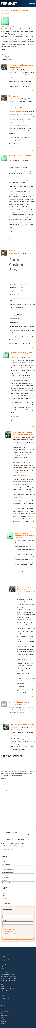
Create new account (9, 931)
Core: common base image (7, 974)
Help (4, 888)
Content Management (6, 998)
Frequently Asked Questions (7, 988)
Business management (8, 872)
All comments (8, 846)
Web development (6, 864)
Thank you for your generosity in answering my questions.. (25, 535)
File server (3, 1021)
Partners (3, 966)
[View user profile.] (5, 20)
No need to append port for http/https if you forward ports (24, 433)
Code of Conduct (5, 961)
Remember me (7, 927)
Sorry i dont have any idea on (19, 702)
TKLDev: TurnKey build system (8, 980)
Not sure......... (14, 96)
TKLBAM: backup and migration (8, 978)
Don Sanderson (13, 99)
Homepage (3, 778)
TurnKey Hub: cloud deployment (8, 976)
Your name (3, 759)
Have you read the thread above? (22, 724)
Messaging (5, 875)
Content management (8, 869)
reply (33, 90)
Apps (4, 856)
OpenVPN (3, 1013)
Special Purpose (5, 1007)
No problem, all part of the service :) (25, 588)
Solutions (4, 972)
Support (3, 52)
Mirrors (2, 963)
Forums (4, 893)
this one (26, 84)
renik (10, 705)
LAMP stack (3, 1017)
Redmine (3, 1023)
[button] (32, 3)
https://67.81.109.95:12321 (20, 475)
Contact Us (3, 965)
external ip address (6, 57)
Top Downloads (6, 1011)
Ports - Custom (14, 251)
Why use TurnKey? (5, 959)
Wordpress (3, 1019)
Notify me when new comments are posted (13, 843)
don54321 (3, 26)
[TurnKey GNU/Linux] (9, 5)
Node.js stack (4, 1015)
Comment (4, 791)
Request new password (10, 933)
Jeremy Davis (12, 70)
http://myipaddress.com (16, 111)
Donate (2, 992)
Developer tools (6, 883)
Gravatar (8, 773)
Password (5, 920)
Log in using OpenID (9, 929)
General (5, 898)
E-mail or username (8, 914)
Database (4, 880)
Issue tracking (6, 877)
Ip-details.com (20, 712)
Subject (3, 784)
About (3, 957)
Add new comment (7, 59)
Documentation (6, 903)
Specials (4, 861)
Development (5, 901)
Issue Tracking (4, 1004)
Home (2, 10)
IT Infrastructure (6, 867)
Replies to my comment (21, 846)
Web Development (5, 1002)
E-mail (2, 766)
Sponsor (3, 968)
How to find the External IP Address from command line (21, 157)
